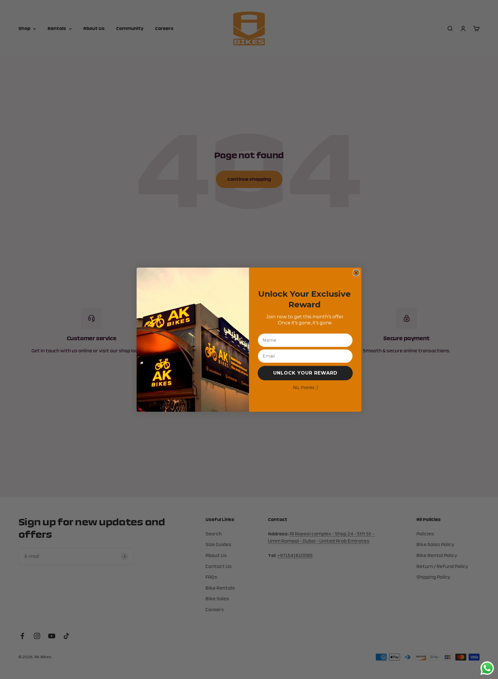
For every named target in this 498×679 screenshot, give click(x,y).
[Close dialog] (356, 273)
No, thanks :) (305, 387)
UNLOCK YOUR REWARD (305, 373)
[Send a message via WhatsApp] (487, 668)
